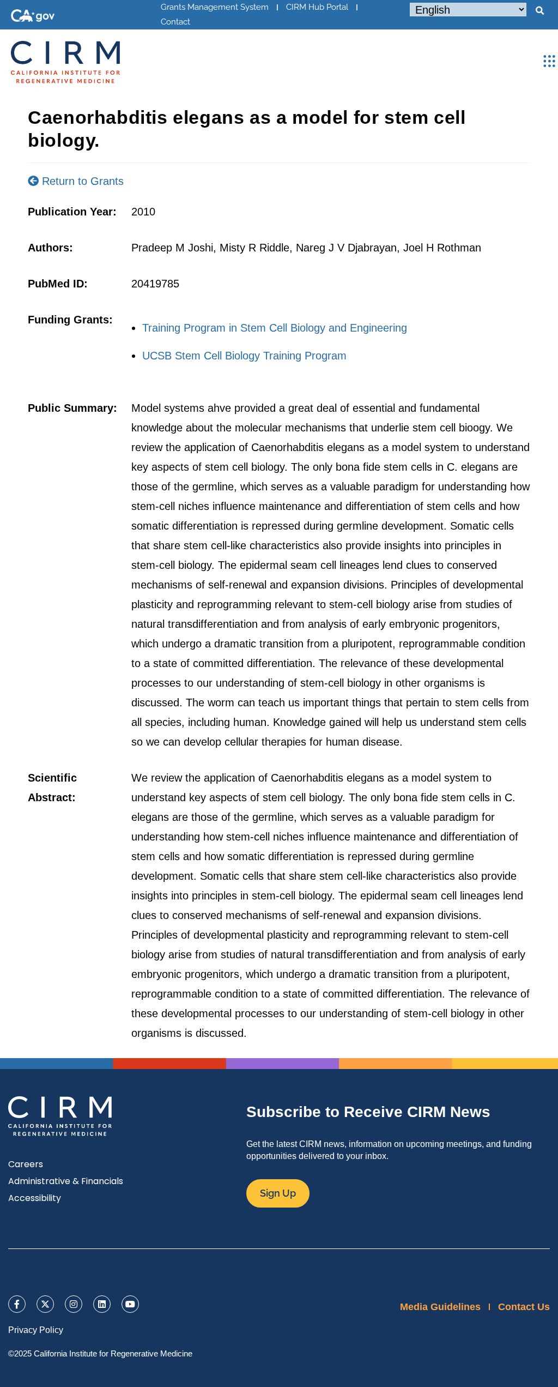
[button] (539, 11)
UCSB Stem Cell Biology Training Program (244, 356)
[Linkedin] (102, 1304)
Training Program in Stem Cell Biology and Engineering (274, 328)
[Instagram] (73, 1304)
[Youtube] (130, 1304)
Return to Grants (81, 181)
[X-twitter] (45, 1304)
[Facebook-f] (17, 1304)
